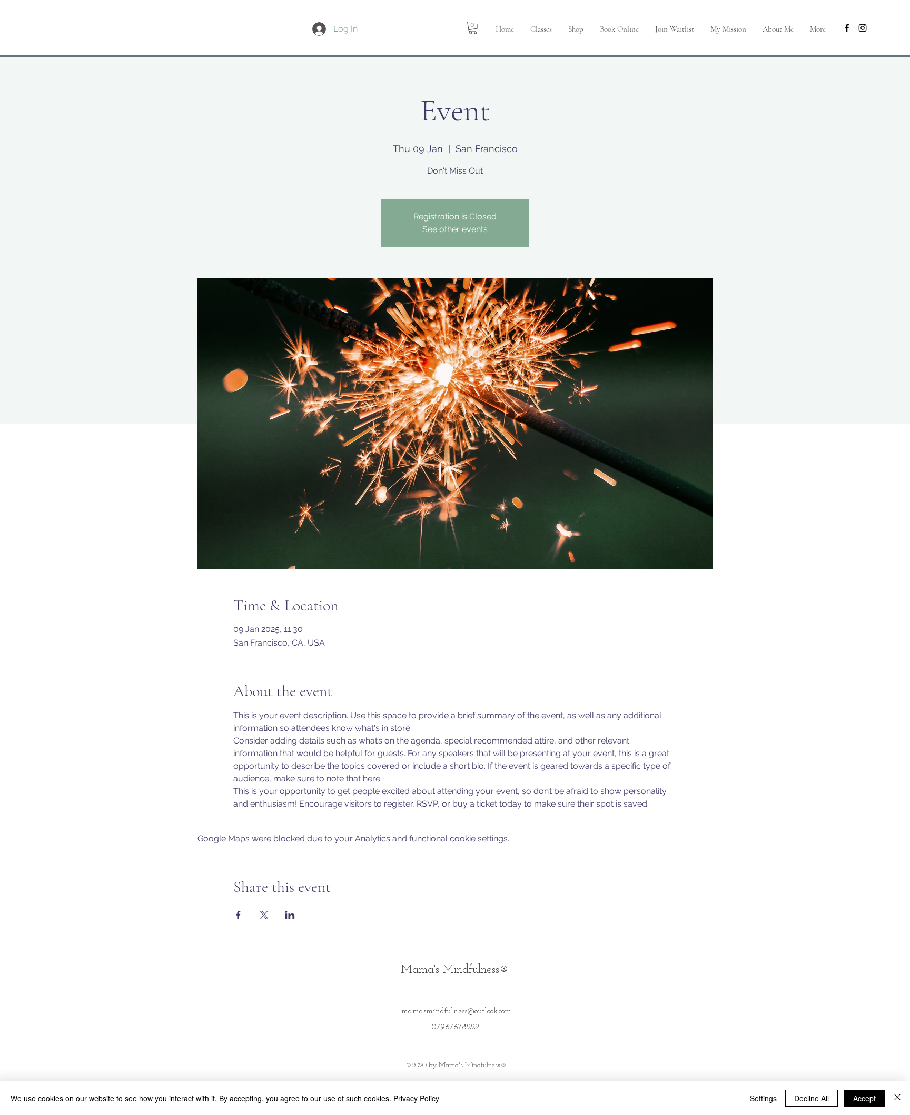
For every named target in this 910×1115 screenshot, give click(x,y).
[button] (473, 28)
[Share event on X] (264, 915)
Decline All (811, 1098)
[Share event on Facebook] (238, 915)
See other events (455, 229)
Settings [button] (763, 1098)
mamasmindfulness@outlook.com (456, 1012)
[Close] (897, 1098)
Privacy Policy (416, 1098)
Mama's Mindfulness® (455, 970)
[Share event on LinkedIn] (290, 915)
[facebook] (847, 28)
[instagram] (862, 28)
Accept (864, 1098)
